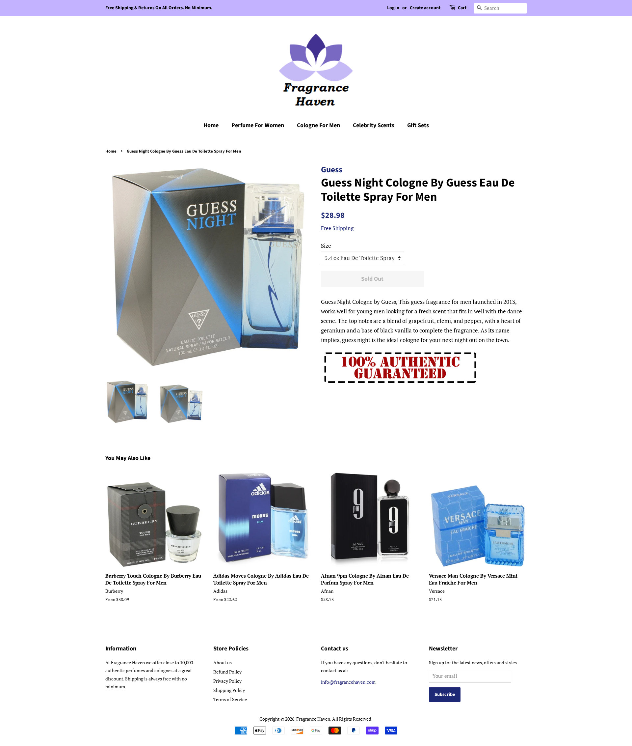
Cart (462, 8)
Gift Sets (418, 125)
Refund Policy (227, 672)
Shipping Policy (229, 690)
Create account (425, 8)
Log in (393, 8)
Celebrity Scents (373, 125)
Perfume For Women (257, 125)
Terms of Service (230, 699)
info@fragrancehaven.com (348, 682)
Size (326, 245)
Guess (331, 170)
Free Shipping (337, 228)
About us (222, 662)
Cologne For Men (318, 125)
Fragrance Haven (313, 719)
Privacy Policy (227, 681)
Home (211, 125)
